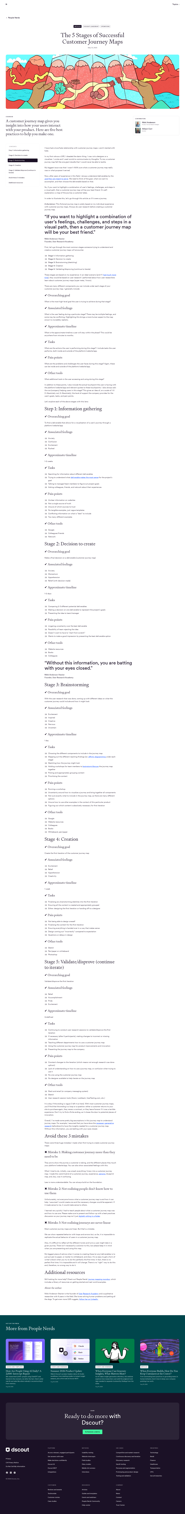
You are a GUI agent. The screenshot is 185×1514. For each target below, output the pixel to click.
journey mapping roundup (99, 1279)
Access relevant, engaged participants (61, 1453)
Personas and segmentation (125, 1468)
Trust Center (120, 1505)
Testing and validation (123, 1476)
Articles (84, 1490)
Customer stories (54, 1497)
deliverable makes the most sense (84, 477)
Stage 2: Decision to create (18, 155)
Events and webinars (89, 1497)
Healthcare (154, 1464)
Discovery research (123, 1460)
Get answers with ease (55, 1456)
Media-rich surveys (88, 1468)
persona (102, 1174)
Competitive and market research (127, 1453)
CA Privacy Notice (12, 1462)
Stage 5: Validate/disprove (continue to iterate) (22, 171)
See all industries (156, 1476)
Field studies (86, 1460)
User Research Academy (89, 1294)
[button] (176, 4)
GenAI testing (121, 1464)
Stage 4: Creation (15, 165)
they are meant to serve (56, 179)
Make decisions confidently (57, 1460)
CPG (151, 1472)
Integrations (52, 1472)
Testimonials (52, 1493)
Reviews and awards (55, 1490)
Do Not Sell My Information (15, 1466)
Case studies (52, 1501)
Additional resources (16, 183)
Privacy (8, 1459)
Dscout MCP (52, 1468)
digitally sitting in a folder (89, 1216)
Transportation (155, 1468)
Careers (119, 1501)
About (118, 1490)
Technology (154, 1453)
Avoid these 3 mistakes (17, 178)
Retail (152, 1456)
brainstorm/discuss (91, 766)
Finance (153, 1460)
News (118, 1493)
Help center (86, 1505)
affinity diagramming (97, 757)
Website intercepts (88, 1456)
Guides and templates (89, 1493)
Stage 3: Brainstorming (16, 160)
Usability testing (87, 1453)
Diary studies (86, 1464)
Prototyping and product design (127, 1472)
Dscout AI (51, 1464)
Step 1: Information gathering (19, 150)
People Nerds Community (91, 1501)
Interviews (85, 1472)
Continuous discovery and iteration (128, 1456)
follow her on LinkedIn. (88, 1299)
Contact (119, 1497)
